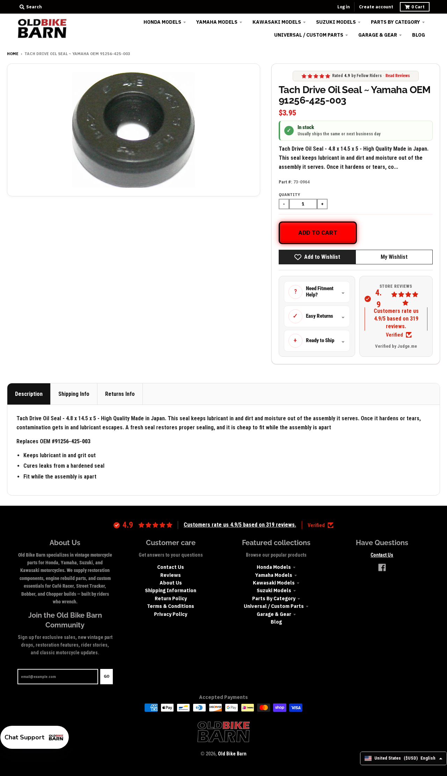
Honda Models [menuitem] (162, 22)
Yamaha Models (273, 575)
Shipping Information (170, 590)
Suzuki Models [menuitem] (336, 22)
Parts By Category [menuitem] (395, 22)
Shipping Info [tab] (73, 394)
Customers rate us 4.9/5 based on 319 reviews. (396, 319)
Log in (343, 6)
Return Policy (171, 598)
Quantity (289, 194)
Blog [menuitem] (418, 35)
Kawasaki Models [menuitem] (276, 22)
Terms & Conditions (170, 606)
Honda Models (274, 567)
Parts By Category (273, 598)
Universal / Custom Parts (274, 606)
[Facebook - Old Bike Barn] (382, 567)
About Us (171, 583)
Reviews (170, 575)
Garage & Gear (274, 614)
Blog (276, 622)
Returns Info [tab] (120, 394)
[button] (34, 737)
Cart (418, 6)
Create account (376, 6)
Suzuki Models (274, 590)
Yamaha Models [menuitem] (216, 22)
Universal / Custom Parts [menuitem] (308, 35)
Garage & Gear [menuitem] (377, 35)
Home (13, 53)
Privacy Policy (170, 614)
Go (106, 676)
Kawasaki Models (274, 583)
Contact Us (170, 567)
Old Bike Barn (232, 753)
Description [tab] (29, 394)
